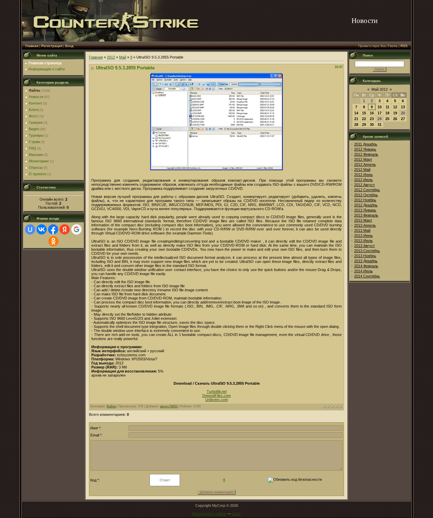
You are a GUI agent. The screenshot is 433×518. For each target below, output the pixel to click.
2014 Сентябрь (367, 276)
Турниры (36, 135)
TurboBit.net (217, 391)
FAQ (32, 148)
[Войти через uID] (30, 229)
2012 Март (363, 159)
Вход (69, 46)
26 (395, 119)
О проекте (37, 174)
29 (364, 124)
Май (122, 57)
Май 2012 (379, 89)
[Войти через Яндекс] (65, 229)
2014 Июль (363, 271)
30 (372, 124)
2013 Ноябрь (365, 256)
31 (380, 124)
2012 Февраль (366, 154)
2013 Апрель (365, 225)
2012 (111, 57)
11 (387, 107)
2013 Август (364, 246)
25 (387, 119)
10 (380, 107)
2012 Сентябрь (367, 190)
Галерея (36, 122)
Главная (31, 46)
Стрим (34, 142)
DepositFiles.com (216, 395)
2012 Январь (365, 149)
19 (395, 113)
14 (356, 113)
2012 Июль (363, 180)
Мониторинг (39, 161)
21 (356, 119)
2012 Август (364, 185)
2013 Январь (365, 210)
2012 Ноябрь (365, 200)
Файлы (34, 90)
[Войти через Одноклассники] (53, 241)
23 (372, 119)
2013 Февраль (366, 215)
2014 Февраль (366, 266)
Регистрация (51, 46)
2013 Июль (363, 241)
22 (364, 119)
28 (356, 124)
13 (403, 107)
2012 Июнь (363, 175)
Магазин (36, 155)
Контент (35, 103)
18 (387, 113)
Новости (36, 97)
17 (380, 113)
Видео (34, 129)
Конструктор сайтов (209, 514)
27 (403, 119)
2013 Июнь (363, 235)
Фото (33, 116)
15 (364, 113)
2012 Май (362, 169)
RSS (404, 46)
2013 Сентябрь (367, 251)
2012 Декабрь (366, 205)
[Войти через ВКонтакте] (42, 229)
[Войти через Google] (76, 229)
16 (372, 113)
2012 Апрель (365, 164)
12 (395, 107)
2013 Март (363, 220)
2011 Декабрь (365, 144)
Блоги (34, 110)
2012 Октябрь (366, 195)
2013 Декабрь (366, 261)
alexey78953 (169, 406)
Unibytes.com (216, 400)
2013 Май (362, 230)
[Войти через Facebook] (53, 229)
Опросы (36, 167)
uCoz (236, 514)
